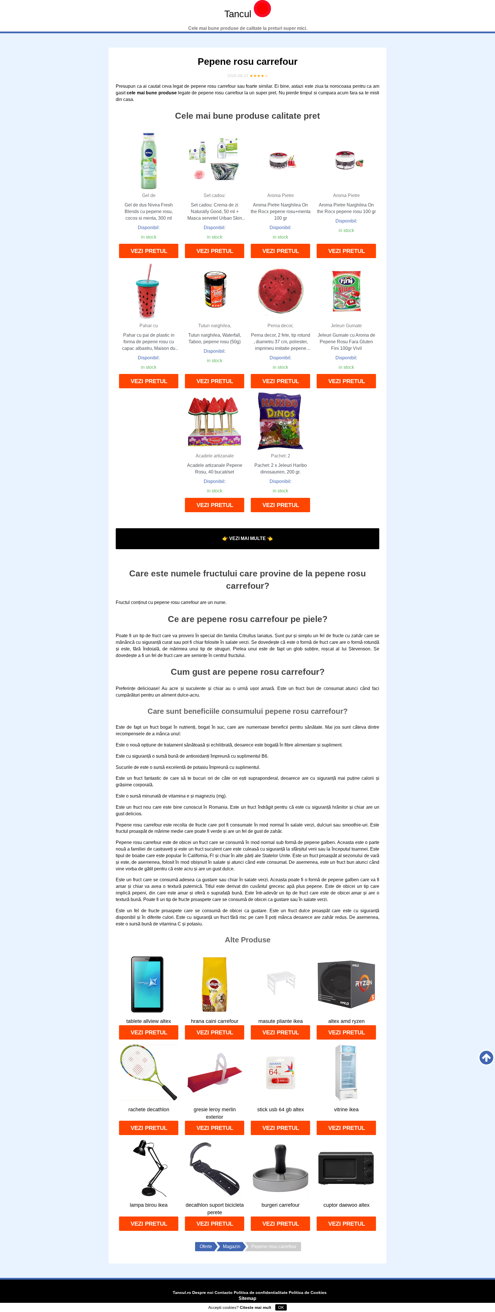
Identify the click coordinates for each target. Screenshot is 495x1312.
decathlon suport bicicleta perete (215, 1208)
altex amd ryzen (346, 1021)
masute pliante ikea (280, 1021)
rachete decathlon (148, 1109)
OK (281, 1307)
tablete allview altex (148, 1021)
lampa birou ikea (149, 1205)
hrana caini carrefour (214, 1021)
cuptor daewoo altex (346, 1205)
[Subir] (486, 1058)
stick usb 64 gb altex (280, 1109)
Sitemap (247, 1298)
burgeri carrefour (281, 1205)
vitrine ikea (346, 1109)
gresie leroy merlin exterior (215, 1113)
